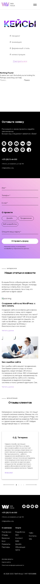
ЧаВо (31, 533)
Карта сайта (6, 562)
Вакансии (6, 538)
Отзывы (5, 535)
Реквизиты (6, 544)
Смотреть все (20, 61)
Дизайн (18, 544)
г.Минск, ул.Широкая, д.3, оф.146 (13, 164)
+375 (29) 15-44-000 (9, 159)
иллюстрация (18, 55)
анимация (16, 42)
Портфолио (6, 532)
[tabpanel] (20, 455)
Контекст (19, 538)
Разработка (20, 532)
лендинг (15, 36)
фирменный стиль (20, 48)
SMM (17, 541)
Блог (4, 541)
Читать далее (8, 330)
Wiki (30, 539)
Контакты (32, 536)
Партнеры (6, 547)
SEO (17, 535)
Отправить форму (20, 241)
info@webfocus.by (8, 168)
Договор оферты (7, 559)
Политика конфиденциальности (13, 565)
